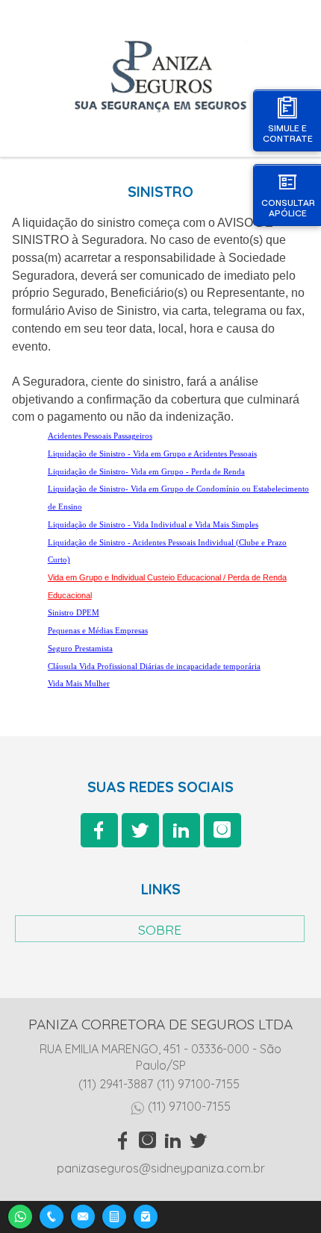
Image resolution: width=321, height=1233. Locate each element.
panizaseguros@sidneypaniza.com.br (161, 1168)
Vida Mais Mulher (79, 684)
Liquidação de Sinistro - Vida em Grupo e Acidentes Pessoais (152, 454)
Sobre (159, 929)
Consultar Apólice (288, 208)
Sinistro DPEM (73, 613)
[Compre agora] (146, 1215)
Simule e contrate (288, 133)
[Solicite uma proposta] (114, 1215)
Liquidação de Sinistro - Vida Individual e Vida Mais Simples (153, 525)
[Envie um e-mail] (83, 1215)
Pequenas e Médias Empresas (98, 631)
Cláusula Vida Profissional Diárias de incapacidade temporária (154, 666)
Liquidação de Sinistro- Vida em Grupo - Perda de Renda (146, 472)
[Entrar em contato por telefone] (51, 1217)
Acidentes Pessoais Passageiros (100, 436)
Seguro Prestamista (80, 648)
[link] (99, 830)
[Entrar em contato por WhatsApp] (20, 1215)
